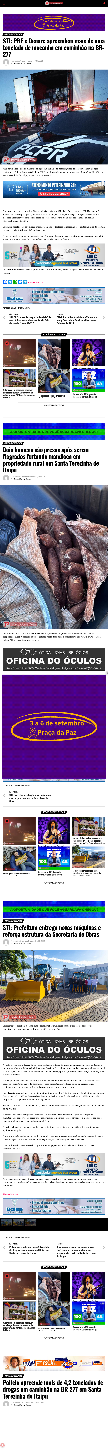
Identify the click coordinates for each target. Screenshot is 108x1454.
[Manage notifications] (2, 1445)
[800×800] (54, 777)
